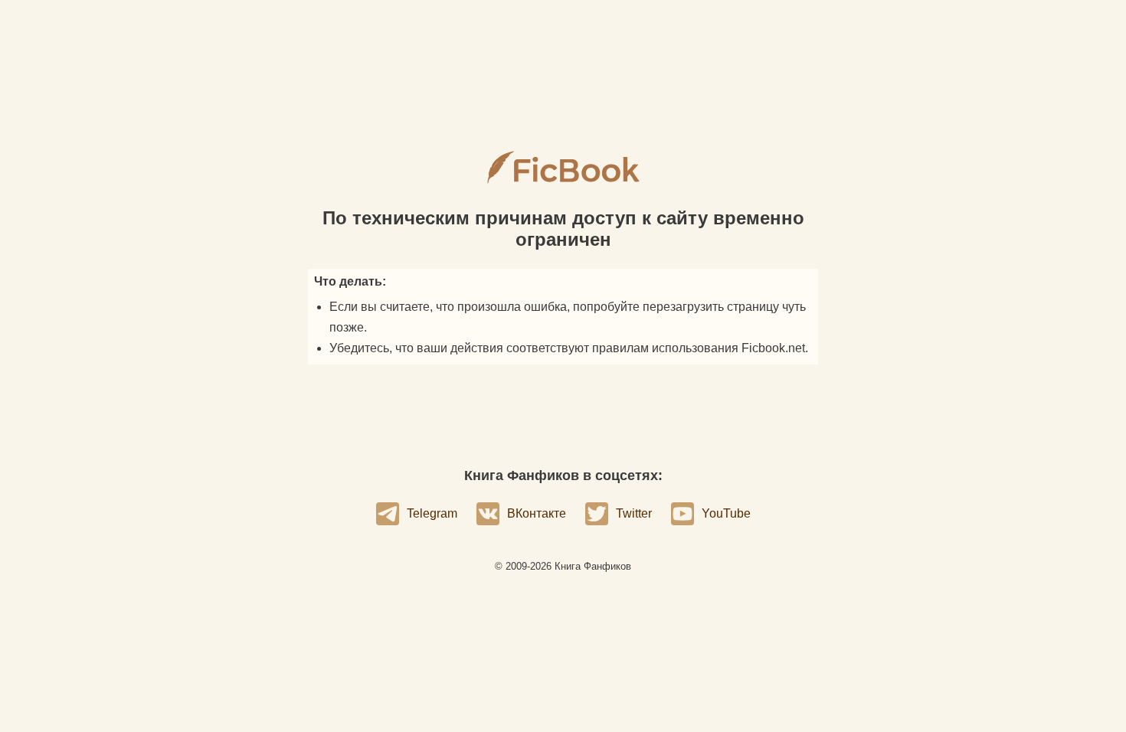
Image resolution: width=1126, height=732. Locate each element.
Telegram (432, 513)
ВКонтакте (536, 513)
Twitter (634, 513)
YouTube (726, 513)
